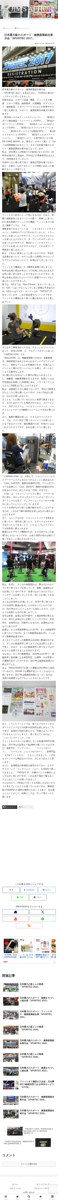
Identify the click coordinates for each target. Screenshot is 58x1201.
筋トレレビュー (10, 807)
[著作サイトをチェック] (15, 912)
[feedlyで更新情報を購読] (42, 918)
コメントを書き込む (29, 1164)
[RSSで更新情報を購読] (29, 925)
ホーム (15, 1184)
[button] (38, 897)
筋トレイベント (27, 807)
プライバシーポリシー (43, 1188)
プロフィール (15, 1188)
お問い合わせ (29, 1192)
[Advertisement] (29, 848)
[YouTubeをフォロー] (15, 918)
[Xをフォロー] (42, 912)
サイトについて (43, 1184)
